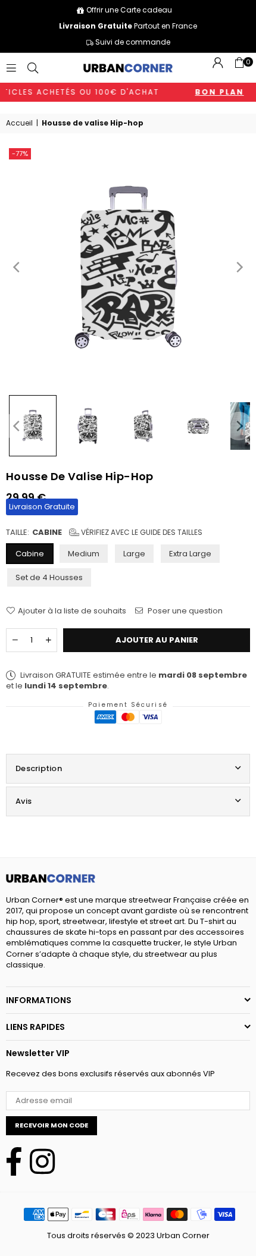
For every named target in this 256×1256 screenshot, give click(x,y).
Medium (83, 553)
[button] (239, 68)
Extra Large (190, 553)
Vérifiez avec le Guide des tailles (140, 532)
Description (38, 768)
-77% (20, 153)
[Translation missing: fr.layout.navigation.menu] (11, 67)
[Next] (238, 267)
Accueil (19, 123)
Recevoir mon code (51, 1125)
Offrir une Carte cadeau (129, 10)
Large (134, 553)
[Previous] (17, 267)
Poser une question (184, 611)
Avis (23, 801)
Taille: (104, 532)
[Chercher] (32, 67)
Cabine (29, 553)
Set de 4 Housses (49, 577)
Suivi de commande (131, 42)
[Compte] (218, 68)
